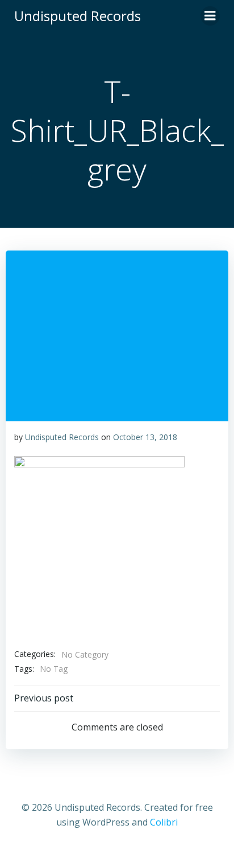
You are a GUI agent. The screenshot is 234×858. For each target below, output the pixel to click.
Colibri (164, 822)
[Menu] (210, 16)
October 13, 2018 (145, 437)
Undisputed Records (62, 437)
